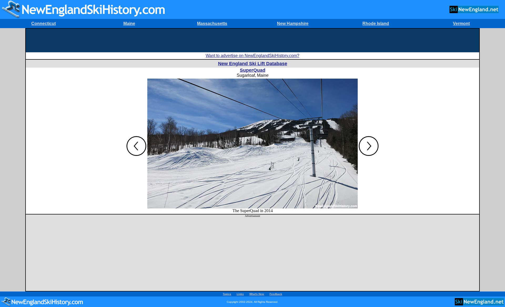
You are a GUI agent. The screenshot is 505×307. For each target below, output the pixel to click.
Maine (129, 23)
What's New (256, 294)
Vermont (461, 23)
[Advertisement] (252, 40)
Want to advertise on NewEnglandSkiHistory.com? (252, 55)
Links (240, 294)
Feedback (276, 294)
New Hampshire (293, 23)
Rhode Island (375, 23)
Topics (227, 294)
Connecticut (43, 23)
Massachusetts (212, 23)
